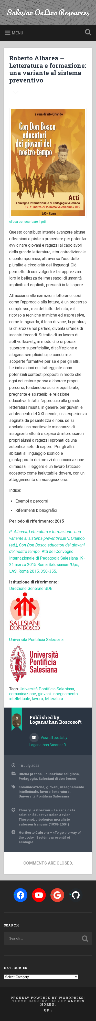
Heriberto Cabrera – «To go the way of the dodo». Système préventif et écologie (50, 837)
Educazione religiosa (61, 774)
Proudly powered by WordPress (46, 998)
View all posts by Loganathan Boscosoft (48, 741)
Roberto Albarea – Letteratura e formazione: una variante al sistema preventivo (47, 69)
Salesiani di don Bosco (57, 778)
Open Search (87, 32)
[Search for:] (48, 938)
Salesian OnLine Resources (48, 12)
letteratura (54, 698)
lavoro (37, 698)
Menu (17, 33)
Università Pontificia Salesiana (47, 688)
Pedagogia (28, 778)
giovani (44, 693)
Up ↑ (48, 1010)
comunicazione (22, 693)
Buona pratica (30, 774)
